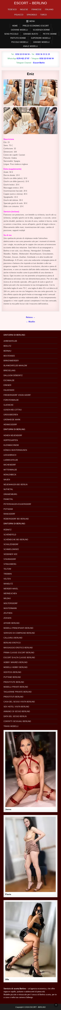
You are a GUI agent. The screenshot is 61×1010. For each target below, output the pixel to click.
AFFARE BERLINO (11, 623)
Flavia (8, 894)
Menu (32, 21)
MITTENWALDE (10, 470)
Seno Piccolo (11, 34)
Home (15, 26)
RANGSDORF (9, 514)
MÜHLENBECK (10, 475)
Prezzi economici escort (36, 26)
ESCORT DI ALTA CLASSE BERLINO (19, 657)
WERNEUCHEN (10, 593)
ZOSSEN (7, 618)
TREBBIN (8, 574)
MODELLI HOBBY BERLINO (15, 667)
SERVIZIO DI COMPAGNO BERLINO (19, 633)
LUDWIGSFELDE (11, 460)
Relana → (30, 317)
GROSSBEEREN (11, 415)
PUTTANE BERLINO (12, 677)
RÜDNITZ (7, 530)
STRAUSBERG (10, 564)
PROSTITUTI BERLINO (13, 697)
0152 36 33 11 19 (43, 54)
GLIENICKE (8, 405)
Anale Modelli (30, 46)
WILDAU (7, 598)
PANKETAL (8, 499)
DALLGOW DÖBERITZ (13, 375)
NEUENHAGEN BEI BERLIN (15, 484)
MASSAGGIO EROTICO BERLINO (18, 648)
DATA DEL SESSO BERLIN (15, 716)
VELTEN (7, 579)
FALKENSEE (9, 390)
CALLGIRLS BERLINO (13, 638)
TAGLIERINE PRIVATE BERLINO (17, 692)
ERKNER (7, 385)
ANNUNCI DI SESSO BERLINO (17, 711)
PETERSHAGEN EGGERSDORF (17, 504)
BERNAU (7, 351)
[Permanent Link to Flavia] (30, 854)
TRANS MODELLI (11, 726)
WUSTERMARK (10, 608)
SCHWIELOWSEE (11, 549)
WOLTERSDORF (11, 603)
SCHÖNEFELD (10, 535)
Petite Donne (50, 34)
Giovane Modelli (19, 30)
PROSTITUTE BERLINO (14, 682)
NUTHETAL (8, 489)
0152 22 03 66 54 (22, 54)
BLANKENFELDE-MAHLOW (15, 366)
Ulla (7, 979)
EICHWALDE (9, 380)
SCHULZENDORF (11, 544)
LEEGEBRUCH (10, 455)
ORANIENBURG (10, 494)
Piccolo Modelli (19, 42)
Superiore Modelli (41, 38)
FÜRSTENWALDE (11, 400)
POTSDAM (8, 509)
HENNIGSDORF (10, 425)
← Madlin (30, 322)
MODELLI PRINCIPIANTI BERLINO (18, 628)
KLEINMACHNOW (11, 445)
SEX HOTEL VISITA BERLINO (16, 707)
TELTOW (7, 569)
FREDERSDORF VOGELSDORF (17, 395)
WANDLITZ (8, 584)
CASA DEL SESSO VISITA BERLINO (19, 702)
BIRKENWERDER (11, 361)
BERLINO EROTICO (12, 643)
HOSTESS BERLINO (12, 672)
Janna (8, 809)
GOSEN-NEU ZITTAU (13, 410)
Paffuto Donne (18, 38)
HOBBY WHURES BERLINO (15, 662)
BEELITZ (7, 346)
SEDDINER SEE (10, 554)
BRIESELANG (9, 370)
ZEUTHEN (8, 613)
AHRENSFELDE (10, 341)
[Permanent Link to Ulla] (30, 939)
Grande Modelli (41, 42)
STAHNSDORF (10, 559)
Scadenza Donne (41, 30)
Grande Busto (30, 34)
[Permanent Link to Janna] (30, 769)
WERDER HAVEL (11, 589)
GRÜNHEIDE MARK (12, 420)
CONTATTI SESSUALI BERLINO (17, 721)
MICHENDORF (10, 465)
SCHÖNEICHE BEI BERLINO (16, 540)
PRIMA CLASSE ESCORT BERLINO (19, 653)
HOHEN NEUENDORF (13, 435)
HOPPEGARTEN (11, 440)
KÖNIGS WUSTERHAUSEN (15, 450)
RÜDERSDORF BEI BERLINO (16, 519)
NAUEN (7, 480)
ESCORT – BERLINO (30, 3)
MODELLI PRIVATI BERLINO (16, 687)
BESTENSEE (9, 356)
